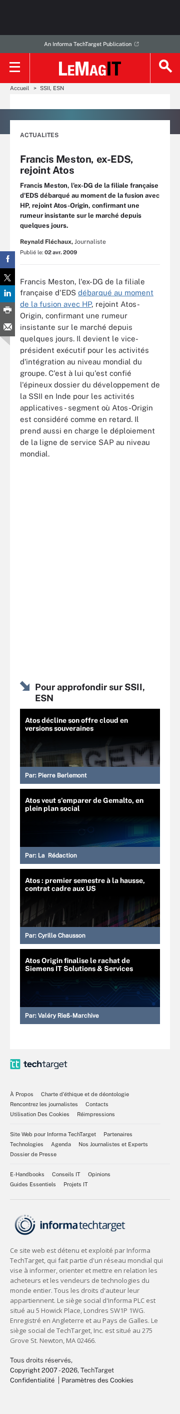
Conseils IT (66, 1174)
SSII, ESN (52, 88)
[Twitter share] (7, 276)
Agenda (61, 1144)
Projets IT (76, 1184)
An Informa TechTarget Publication (88, 44)
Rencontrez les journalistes (44, 1104)
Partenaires (118, 1134)
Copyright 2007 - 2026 (44, 1370)
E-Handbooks (27, 1174)
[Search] (165, 68)
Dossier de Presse (33, 1154)
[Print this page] (7, 310)
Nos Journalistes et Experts (113, 1144)
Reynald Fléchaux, (46, 241)
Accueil (19, 88)
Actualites (39, 135)
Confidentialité (32, 1380)
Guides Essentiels (33, 1184)
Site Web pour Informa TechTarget (53, 1134)
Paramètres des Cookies (98, 1380)
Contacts (97, 1104)
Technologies (27, 1144)
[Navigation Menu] (15, 68)
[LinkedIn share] (7, 293)
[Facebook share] (7, 259)
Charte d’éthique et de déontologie (85, 1094)
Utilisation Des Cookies (40, 1114)
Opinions (99, 1174)
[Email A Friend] (7, 327)
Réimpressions (96, 1114)
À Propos (22, 1094)
